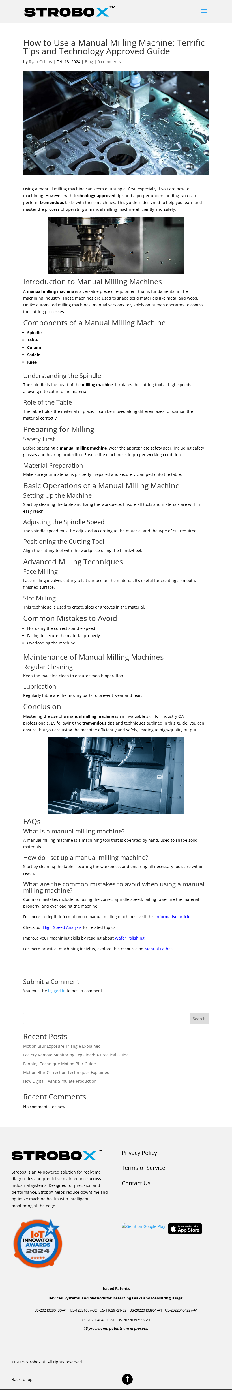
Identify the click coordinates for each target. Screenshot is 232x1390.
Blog (89, 61)
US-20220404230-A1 (98, 1319)
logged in (57, 990)
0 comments (109, 61)
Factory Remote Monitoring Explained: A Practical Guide (76, 1055)
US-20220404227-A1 (181, 1310)
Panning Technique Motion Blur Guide (59, 1063)
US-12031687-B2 (83, 1310)
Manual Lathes (159, 948)
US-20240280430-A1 (50, 1310)
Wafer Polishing (130, 938)
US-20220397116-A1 (133, 1319)
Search (199, 1018)
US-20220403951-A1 (145, 1310)
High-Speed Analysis (62, 927)
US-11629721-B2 (113, 1310)
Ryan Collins (40, 61)
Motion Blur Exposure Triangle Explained (62, 1046)
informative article (173, 916)
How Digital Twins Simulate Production (59, 1081)
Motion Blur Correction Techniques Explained (66, 1072)
